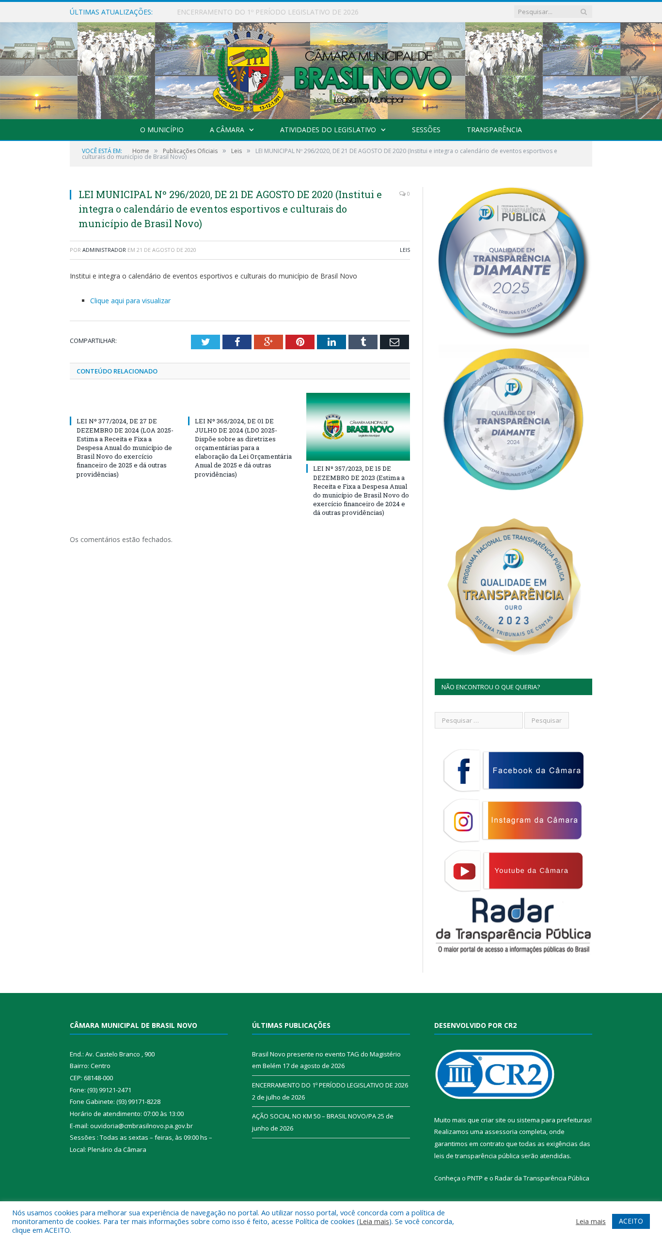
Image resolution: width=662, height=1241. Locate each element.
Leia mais (374, 1221)
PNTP (475, 1178)
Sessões (426, 129)
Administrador (104, 249)
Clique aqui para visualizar (130, 300)
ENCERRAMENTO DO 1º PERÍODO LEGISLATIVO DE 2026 (268, 12)
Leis (405, 249)
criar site (493, 1120)
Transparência (494, 129)
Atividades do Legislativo (328, 129)
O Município (162, 129)
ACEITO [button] (631, 1220)
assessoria (501, 1131)
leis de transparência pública (477, 1155)
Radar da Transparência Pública (542, 1178)
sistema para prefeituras (553, 1120)
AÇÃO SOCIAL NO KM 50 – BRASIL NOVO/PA (314, 1116)
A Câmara (227, 129)
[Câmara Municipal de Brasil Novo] (331, 68)
